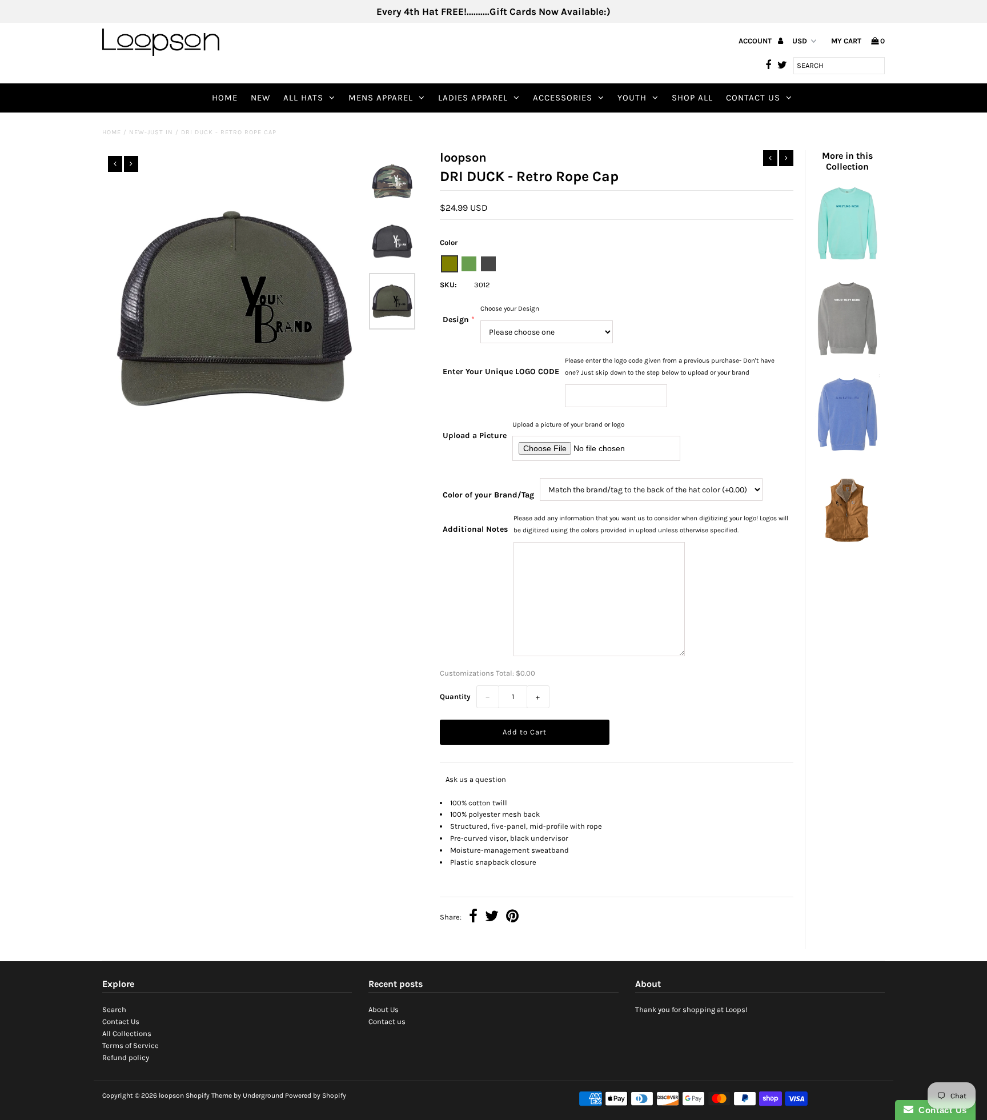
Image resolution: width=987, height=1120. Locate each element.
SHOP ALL (692, 98)
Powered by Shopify (315, 1095)
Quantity (455, 696)
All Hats (303, 98)
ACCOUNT (756, 41)
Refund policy (125, 1057)
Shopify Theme (209, 1095)
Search (114, 1009)
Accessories (562, 98)
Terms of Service (130, 1045)
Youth (632, 98)
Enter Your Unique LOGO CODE (501, 371)
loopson (171, 1095)
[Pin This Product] (512, 917)
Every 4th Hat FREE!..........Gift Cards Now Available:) (493, 11)
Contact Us (753, 98)
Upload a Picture (475, 435)
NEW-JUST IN (151, 132)
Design (456, 319)
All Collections (126, 1033)
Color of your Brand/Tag (488, 495)
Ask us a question (476, 779)
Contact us (387, 1021)
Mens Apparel (380, 98)
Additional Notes (475, 529)
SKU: (448, 284)
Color (449, 242)
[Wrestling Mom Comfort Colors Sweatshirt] (847, 260)
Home (225, 98)
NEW (260, 98)
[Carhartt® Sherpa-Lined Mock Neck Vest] (847, 546)
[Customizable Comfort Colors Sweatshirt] (847, 356)
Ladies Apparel (473, 98)
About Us (383, 1009)
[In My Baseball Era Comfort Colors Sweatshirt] (847, 452)
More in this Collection (847, 161)
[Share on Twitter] (492, 917)
